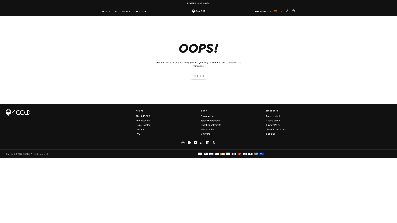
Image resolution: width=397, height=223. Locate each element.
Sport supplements (210, 120)
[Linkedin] (208, 142)
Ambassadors (143, 120)
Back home (198, 76)
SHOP (105, 11)
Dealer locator (143, 125)
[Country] (275, 11)
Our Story (140, 11)
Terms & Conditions (276, 129)
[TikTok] (201, 142)
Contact (140, 129)
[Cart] (293, 11)
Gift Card (205, 133)
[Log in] (287, 11)
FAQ (138, 133)
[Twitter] (214, 142)
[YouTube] (195, 142)
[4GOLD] (18, 112)
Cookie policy (273, 120)
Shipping (270, 133)
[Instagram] (183, 142)
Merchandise (207, 129)
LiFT (116, 11)
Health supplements (211, 125)
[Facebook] (189, 142)
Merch (126, 11)
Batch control (273, 116)
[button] (281, 11)
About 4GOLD (143, 116)
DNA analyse (207, 116)
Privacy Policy (273, 125)
